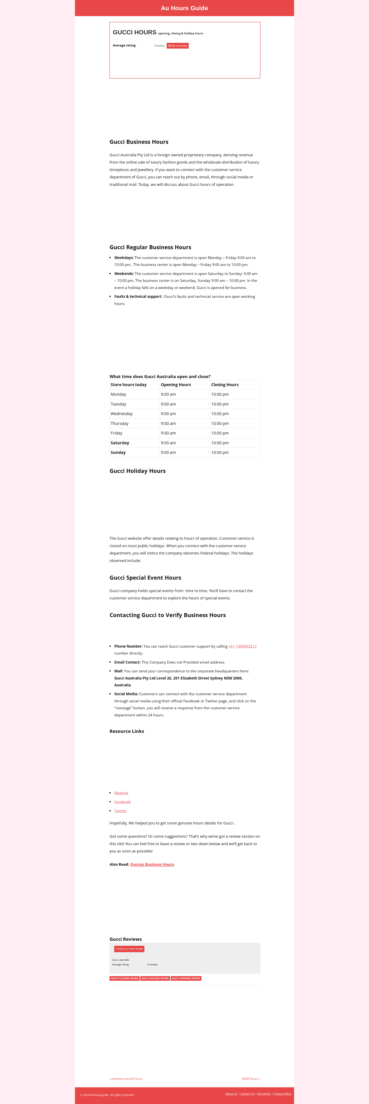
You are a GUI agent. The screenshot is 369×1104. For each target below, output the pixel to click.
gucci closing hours (124, 978)
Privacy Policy (282, 1094)
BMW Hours (250, 1079)
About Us (231, 1094)
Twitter (120, 810)
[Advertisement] (128, 61)
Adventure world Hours (127, 1079)
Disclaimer (264, 1094)
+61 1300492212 (242, 646)
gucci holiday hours (155, 978)
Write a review (177, 45)
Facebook (122, 801)
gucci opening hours (186, 978)
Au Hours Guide (184, 8)
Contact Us (247, 1094)
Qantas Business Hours (152, 864)
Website (121, 792)
